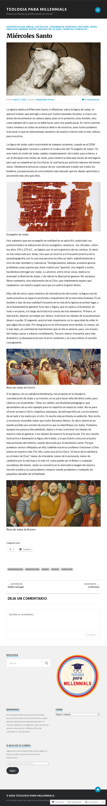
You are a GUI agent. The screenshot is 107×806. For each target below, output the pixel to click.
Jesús (93, 27)
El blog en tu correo (18, 745)
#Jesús (45, 569)
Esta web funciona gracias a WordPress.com (30, 800)
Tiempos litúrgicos (75, 29)
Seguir (13, 770)
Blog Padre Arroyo (45, 99)
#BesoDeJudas (15, 569)
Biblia (30, 27)
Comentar (90, 635)
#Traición (67, 569)
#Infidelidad (32, 569)
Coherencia (56, 27)
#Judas (55, 569)
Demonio (71, 27)
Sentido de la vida (49, 29)
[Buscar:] (28, 663)
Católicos (41, 27)
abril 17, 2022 (19, 99)
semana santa (27, 29)
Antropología (15, 27)
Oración (11, 29)
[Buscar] (46, 663)
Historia (83, 27)
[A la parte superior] (98, 789)
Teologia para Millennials (36, 9)
